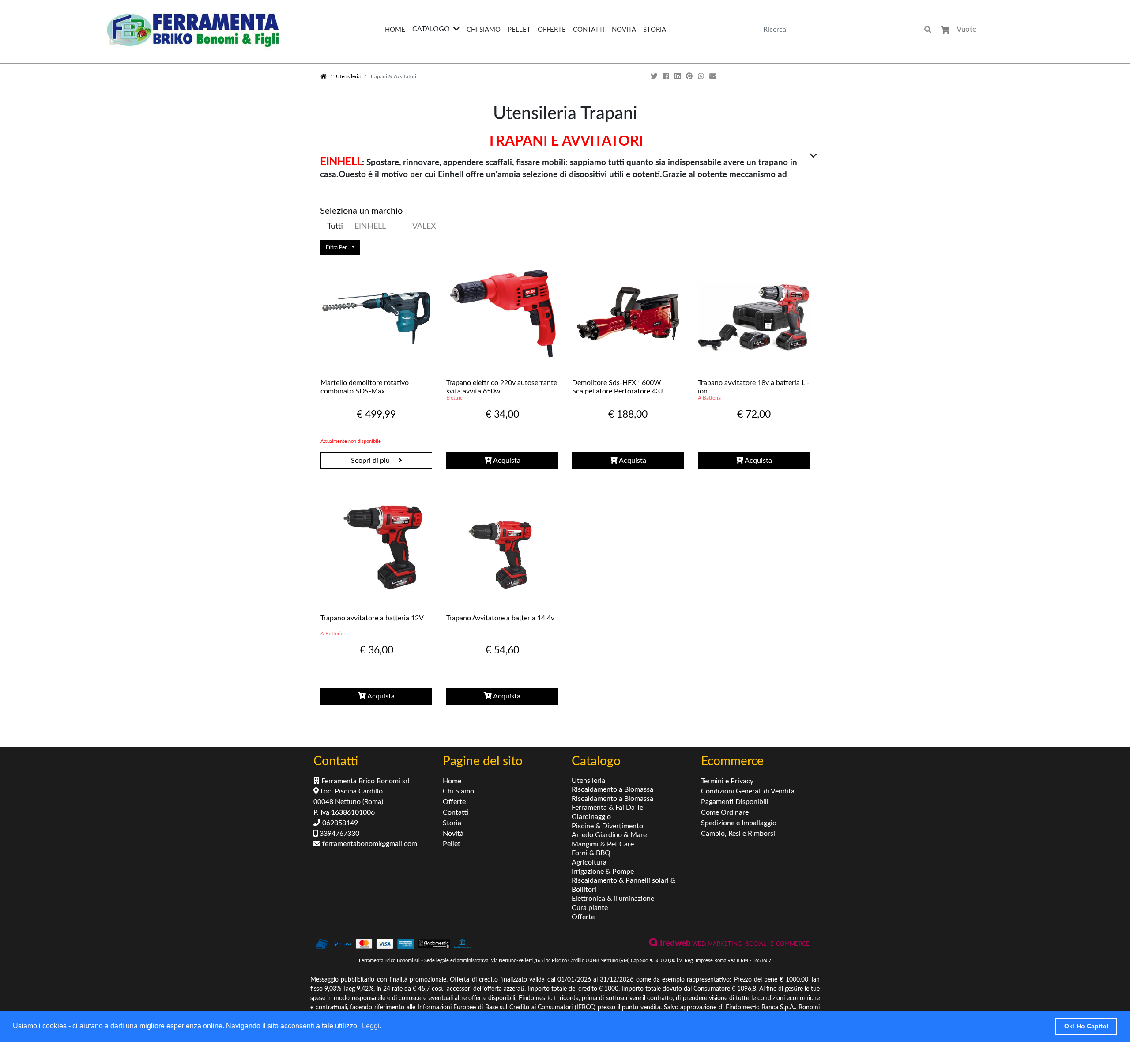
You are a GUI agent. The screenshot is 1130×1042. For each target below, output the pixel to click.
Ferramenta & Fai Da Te (607, 807)
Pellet (519, 29)
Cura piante (590, 907)
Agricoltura (589, 862)
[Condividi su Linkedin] (678, 76)
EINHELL (370, 226)
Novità (624, 29)
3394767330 (338, 833)
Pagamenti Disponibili (734, 801)
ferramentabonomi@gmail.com (368, 843)
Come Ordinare (725, 812)
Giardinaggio (591, 816)
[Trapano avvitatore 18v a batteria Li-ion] (754, 317)
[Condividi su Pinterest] (690, 76)
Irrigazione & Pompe (603, 871)
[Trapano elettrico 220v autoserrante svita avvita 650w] (502, 317)
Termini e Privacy (727, 781)
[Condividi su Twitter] (655, 76)
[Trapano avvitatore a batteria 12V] (376, 552)
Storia (654, 29)
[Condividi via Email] (713, 76)
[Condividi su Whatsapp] (702, 76)
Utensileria (348, 76)
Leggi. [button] (371, 1026)
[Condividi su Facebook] (667, 76)
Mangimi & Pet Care (603, 844)
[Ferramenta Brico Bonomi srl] (193, 30)
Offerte (552, 29)
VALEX (424, 226)
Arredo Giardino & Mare (609, 834)
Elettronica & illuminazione (613, 898)
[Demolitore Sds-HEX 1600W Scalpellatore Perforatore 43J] (628, 317)
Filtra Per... (338, 247)
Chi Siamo (484, 29)
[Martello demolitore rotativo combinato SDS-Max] (376, 317)
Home (395, 29)
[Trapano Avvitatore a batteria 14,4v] (502, 552)
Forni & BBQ (591, 853)
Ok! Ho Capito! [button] (1086, 1026)
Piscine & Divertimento (607, 826)
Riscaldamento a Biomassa (612, 789)
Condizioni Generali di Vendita (748, 791)
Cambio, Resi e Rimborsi (738, 833)
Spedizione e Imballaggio (738, 823)
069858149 (339, 823)
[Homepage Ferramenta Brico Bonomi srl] (323, 76)
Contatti (589, 29)
